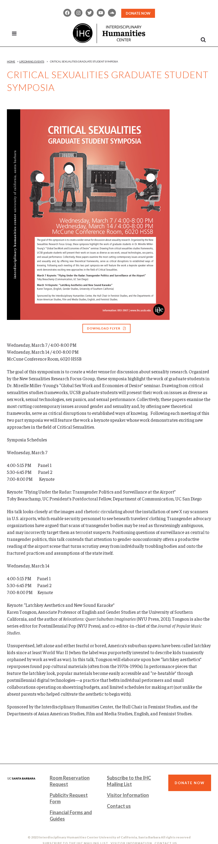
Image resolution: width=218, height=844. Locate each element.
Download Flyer (103, 328)
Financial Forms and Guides (71, 815)
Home (11, 61)
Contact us (119, 806)
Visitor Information (128, 795)
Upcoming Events (31, 61)
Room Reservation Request (70, 781)
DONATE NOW (138, 13)
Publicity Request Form (69, 798)
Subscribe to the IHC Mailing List (129, 781)
